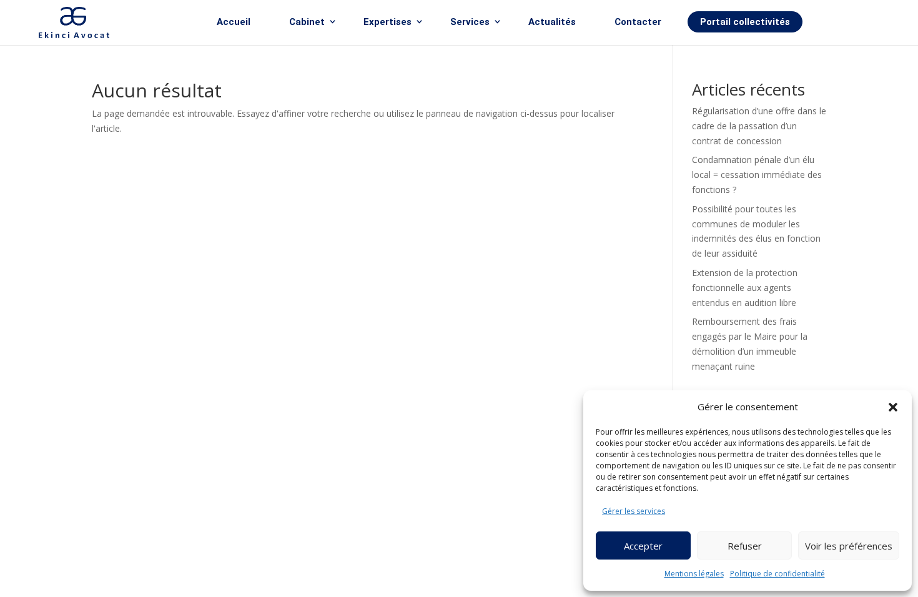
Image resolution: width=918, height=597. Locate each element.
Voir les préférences (848, 546)
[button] (893, 407)
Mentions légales (694, 573)
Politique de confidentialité (777, 573)
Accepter (643, 546)
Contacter (637, 21)
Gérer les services (633, 511)
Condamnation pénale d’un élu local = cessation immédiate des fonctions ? (757, 174)
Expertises (387, 21)
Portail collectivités (745, 21)
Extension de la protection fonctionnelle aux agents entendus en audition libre (744, 287)
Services (470, 21)
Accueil (233, 21)
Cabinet (307, 21)
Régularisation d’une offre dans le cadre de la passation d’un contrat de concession (759, 126)
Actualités (552, 21)
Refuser (745, 546)
